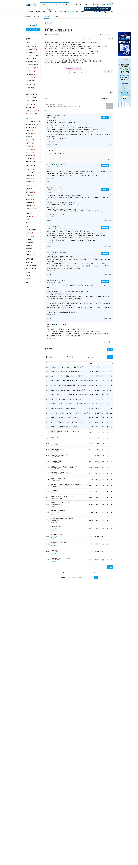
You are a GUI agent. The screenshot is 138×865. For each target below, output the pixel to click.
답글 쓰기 (55, 144)
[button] (63, 572)
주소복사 (111, 38)
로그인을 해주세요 (33, 29)
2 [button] (69, 572)
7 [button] (83, 572)
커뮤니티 (55, 12)
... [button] (91, 572)
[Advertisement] (79, 82)
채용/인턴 (31, 12)
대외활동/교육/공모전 (41, 12)
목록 (111, 92)
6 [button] (80, 572)
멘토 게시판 (71, 12)
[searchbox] (82, 577)
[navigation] (33, 42)
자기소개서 (63, 12)
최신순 (111, 98)
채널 (77, 12)
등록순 (107, 98)
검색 (110, 357)
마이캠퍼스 (83, 12)
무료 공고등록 (110, 12)
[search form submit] (67, 5)
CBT (50, 11)
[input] (75, 106)
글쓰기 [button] (110, 349)
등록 (109, 106)
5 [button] (77, 572)
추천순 (103, 98)
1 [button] (66, 572)
